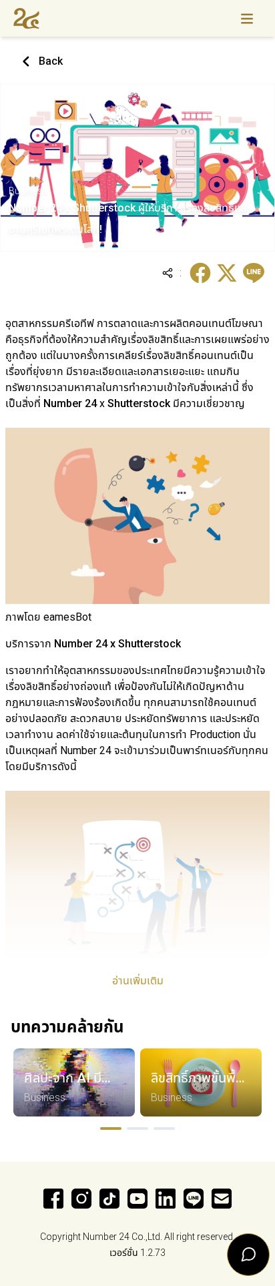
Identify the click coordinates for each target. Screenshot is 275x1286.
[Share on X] (227, 273)
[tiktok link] (109, 1199)
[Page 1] (110, 1128)
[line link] (194, 1199)
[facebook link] (53, 1199)
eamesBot (67, 617)
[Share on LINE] (253, 273)
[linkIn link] (166, 1199)
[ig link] (81, 1199)
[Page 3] (164, 1128)
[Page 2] (137, 1128)
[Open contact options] (248, 1254)
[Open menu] (247, 18)
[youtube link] (137, 1199)
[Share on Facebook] (200, 273)
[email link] (222, 1199)
